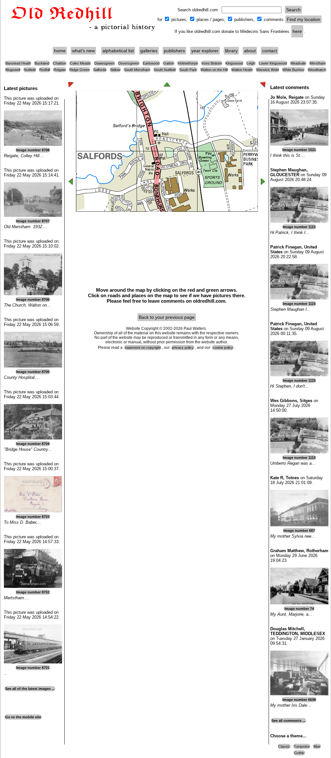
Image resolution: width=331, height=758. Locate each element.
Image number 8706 (32, 299)
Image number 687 (299, 530)
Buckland (42, 63)
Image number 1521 (299, 150)
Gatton (168, 63)
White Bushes (293, 70)
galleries (148, 50)
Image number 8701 (32, 668)
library (231, 50)
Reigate (60, 70)
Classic (284, 746)
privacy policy (183, 347)
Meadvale (298, 63)
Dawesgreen (104, 63)
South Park (188, 70)
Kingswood (234, 63)
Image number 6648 (299, 700)
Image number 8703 (32, 517)
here (297, 31)
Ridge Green (79, 70)
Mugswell (12, 70)
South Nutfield (165, 70)
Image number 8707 (32, 221)
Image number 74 (299, 609)
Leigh (251, 63)
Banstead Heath (18, 63)
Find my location (303, 19)
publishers (174, 50)
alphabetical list (118, 50)
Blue (317, 746)
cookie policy (223, 347)
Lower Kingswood (273, 63)
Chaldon (59, 63)
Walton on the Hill (214, 70)
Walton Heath (241, 70)
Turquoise (302, 746)
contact (269, 50)
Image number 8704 (32, 444)
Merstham (318, 63)
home (60, 50)
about (250, 50)
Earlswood (151, 63)
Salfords (99, 70)
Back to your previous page (167, 317)
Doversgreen (128, 63)
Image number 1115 (299, 227)
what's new (83, 50)
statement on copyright (143, 347)
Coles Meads (80, 63)
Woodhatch (317, 70)
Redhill (44, 70)
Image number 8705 (32, 372)
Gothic (299, 753)
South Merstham (137, 70)
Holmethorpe (188, 63)
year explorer (205, 50)
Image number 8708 (32, 150)
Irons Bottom (212, 63)
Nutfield (30, 70)
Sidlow (115, 70)
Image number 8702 (32, 592)
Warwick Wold (267, 70)
